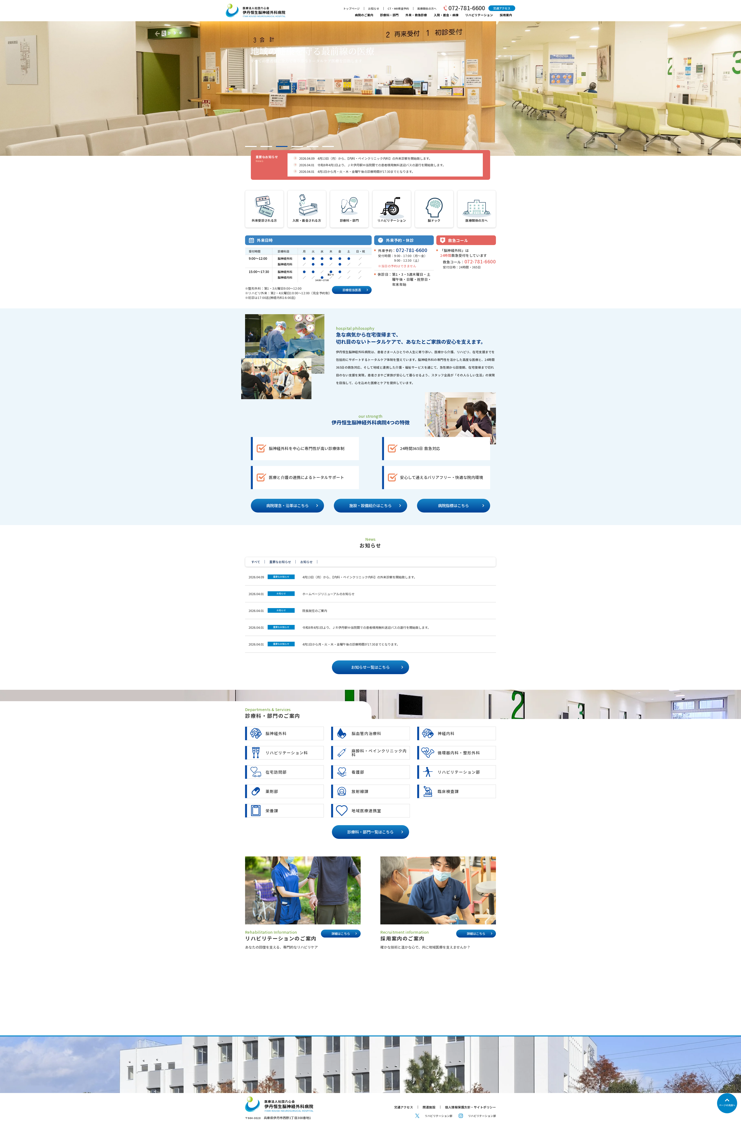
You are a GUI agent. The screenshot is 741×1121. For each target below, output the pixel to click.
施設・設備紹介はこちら (370, 505)
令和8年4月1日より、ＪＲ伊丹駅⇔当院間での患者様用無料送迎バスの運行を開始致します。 (366, 627)
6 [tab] (328, 146)
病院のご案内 (364, 15)
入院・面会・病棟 (446, 15)
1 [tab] (251, 146)
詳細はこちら (341, 933)
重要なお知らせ (281, 576)
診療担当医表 (352, 290)
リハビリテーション (479, 15)
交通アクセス (501, 8)
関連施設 (429, 1107)
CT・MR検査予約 (398, 8)
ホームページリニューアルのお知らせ (328, 593)
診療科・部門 (389, 15)
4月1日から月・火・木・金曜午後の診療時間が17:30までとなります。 (351, 644)
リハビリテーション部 (439, 1116)
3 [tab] (282, 146)
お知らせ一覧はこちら (370, 667)
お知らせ (373, 8)
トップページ (351, 8)
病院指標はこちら (453, 505)
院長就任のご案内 (314, 610)
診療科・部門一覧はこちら (370, 832)
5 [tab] (312, 146)
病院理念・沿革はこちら (287, 505)
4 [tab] (297, 146)
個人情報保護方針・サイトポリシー (470, 1107)
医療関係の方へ (426, 8)
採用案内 (506, 15)
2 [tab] (266, 146)
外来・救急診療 (416, 15)
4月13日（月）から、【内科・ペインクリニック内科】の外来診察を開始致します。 (359, 577)
